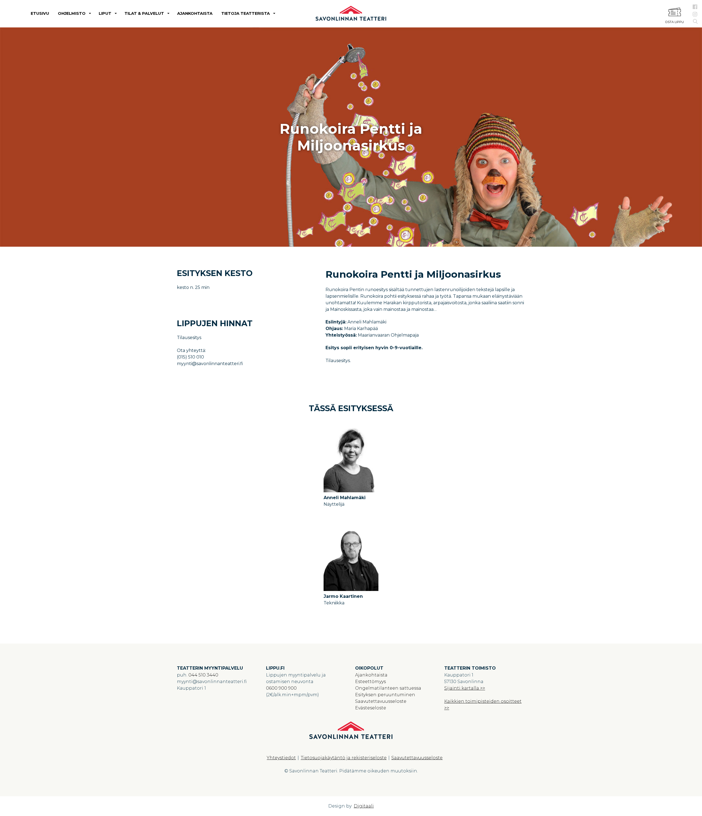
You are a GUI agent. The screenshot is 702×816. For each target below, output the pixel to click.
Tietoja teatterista (245, 13)
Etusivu (40, 13)
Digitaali (364, 806)
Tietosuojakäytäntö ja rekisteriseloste (344, 757)
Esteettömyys (370, 681)
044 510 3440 (203, 675)
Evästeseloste (370, 707)
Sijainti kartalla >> (464, 688)
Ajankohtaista (195, 13)
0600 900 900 (281, 688)
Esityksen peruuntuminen (385, 694)
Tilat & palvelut (144, 13)
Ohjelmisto (72, 13)
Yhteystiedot (281, 757)
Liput (105, 13)
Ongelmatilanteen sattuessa (388, 688)
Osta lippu (674, 22)
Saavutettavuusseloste (380, 701)
